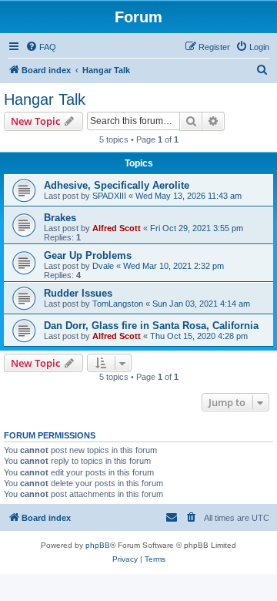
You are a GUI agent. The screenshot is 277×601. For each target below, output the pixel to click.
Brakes (60, 217)
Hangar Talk (44, 99)
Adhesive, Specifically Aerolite (116, 185)
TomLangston (117, 303)
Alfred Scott (116, 228)
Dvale (103, 265)
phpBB (97, 545)
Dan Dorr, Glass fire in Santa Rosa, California (151, 325)
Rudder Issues (78, 293)
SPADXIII (109, 195)
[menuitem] (40, 47)
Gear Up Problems (88, 255)
